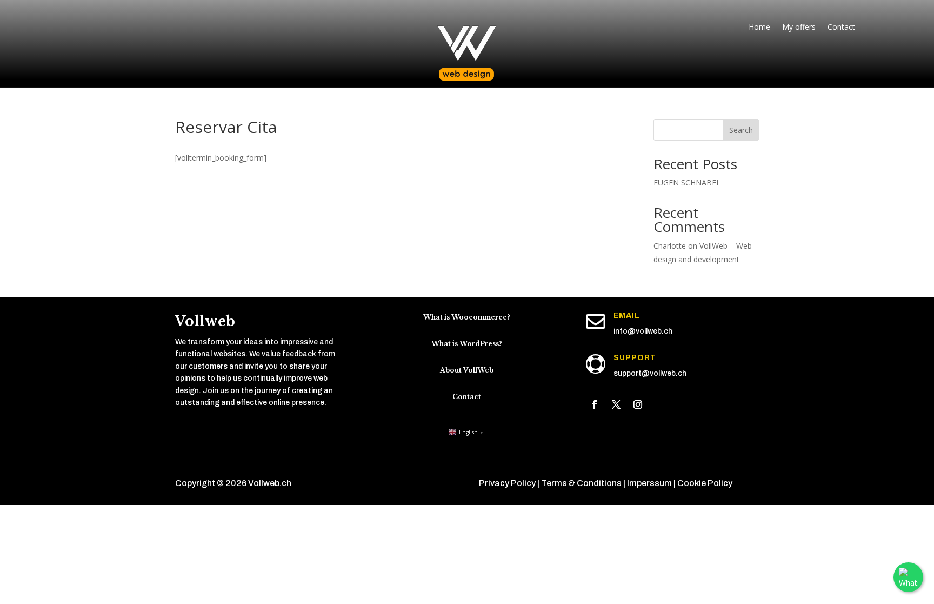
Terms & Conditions (581, 483)
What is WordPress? (466, 344)
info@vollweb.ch (642, 331)
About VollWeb (466, 370)
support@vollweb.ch (649, 373)
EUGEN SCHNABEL (686, 182)
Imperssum (649, 483)
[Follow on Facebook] (594, 404)
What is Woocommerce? (466, 317)
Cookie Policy (704, 483)
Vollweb (205, 321)
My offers (799, 27)
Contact (841, 27)
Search (741, 130)
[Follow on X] (616, 404)
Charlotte (669, 246)
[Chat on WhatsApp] (908, 577)
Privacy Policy (507, 483)
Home (759, 27)
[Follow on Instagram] (637, 404)
